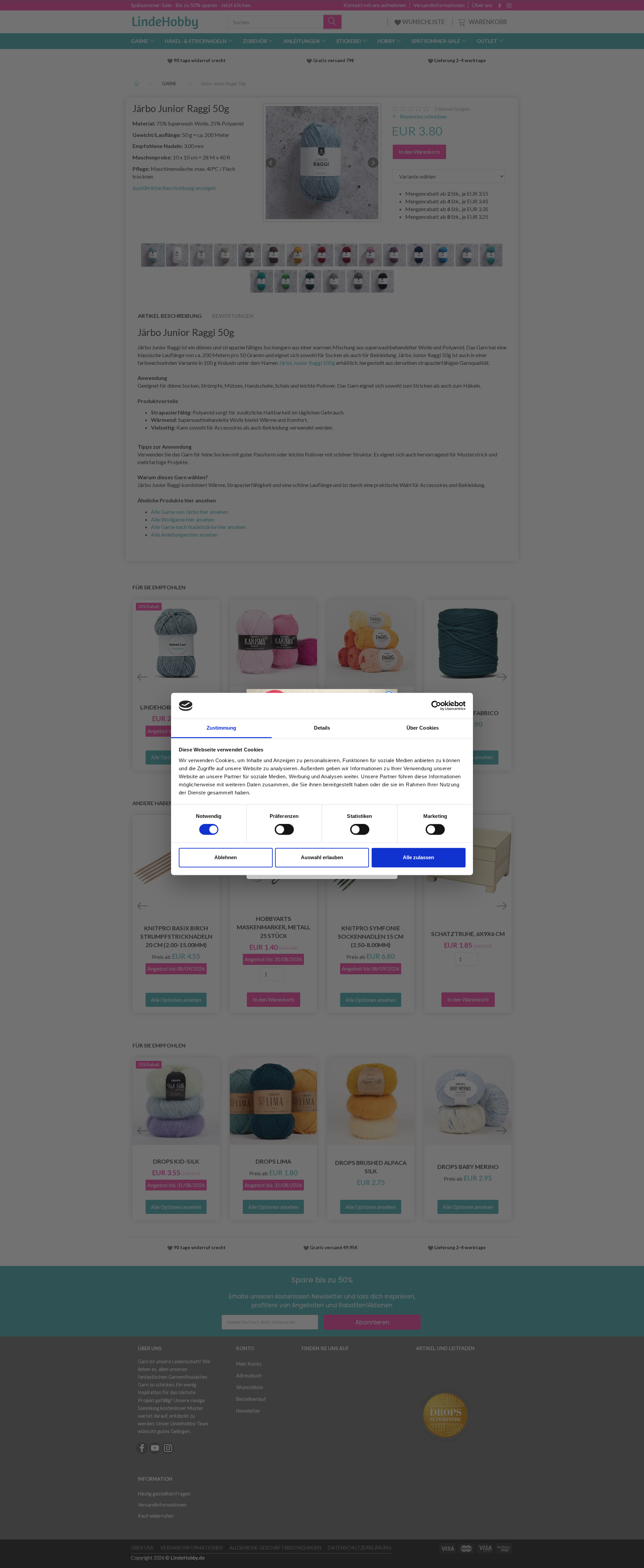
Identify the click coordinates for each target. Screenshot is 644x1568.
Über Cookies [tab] (423, 728)
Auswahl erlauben (322, 857)
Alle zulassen (418, 857)
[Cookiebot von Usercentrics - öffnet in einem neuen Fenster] (436, 706)
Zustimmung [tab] (221, 728)
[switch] (284, 829)
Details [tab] (322, 728)
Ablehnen (225, 857)
